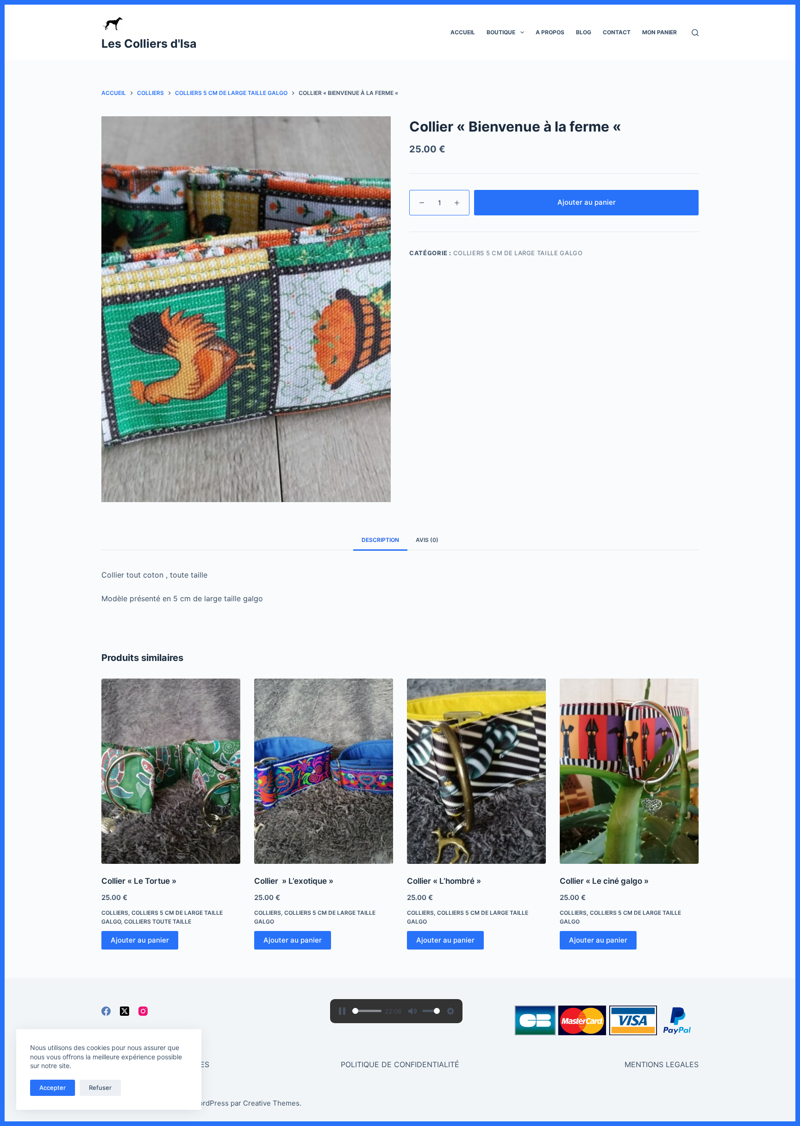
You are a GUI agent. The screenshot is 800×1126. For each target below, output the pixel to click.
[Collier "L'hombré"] (476, 771)
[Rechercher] (695, 32)
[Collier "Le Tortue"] (170, 771)
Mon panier (659, 32)
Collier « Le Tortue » (138, 881)
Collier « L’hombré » (444, 881)
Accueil (462, 32)
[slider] (366, 1010)
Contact (617, 32)
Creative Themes (271, 1103)
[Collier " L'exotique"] (323, 771)
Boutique (501, 32)
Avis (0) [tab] (427, 539)
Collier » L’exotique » (293, 881)
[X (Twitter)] (124, 1011)
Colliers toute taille (157, 921)
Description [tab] (380, 539)
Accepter (52, 1087)
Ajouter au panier (586, 202)
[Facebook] (106, 1011)
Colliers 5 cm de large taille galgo (518, 253)
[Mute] (412, 1011)
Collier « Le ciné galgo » (604, 881)
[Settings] (450, 1011)
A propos (550, 32)
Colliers (114, 912)
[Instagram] (143, 1011)
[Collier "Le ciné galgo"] (629, 771)
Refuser (100, 1087)
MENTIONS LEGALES (662, 1064)
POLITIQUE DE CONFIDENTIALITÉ (400, 1064)
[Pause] (342, 1011)
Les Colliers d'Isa (149, 43)
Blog (583, 32)
